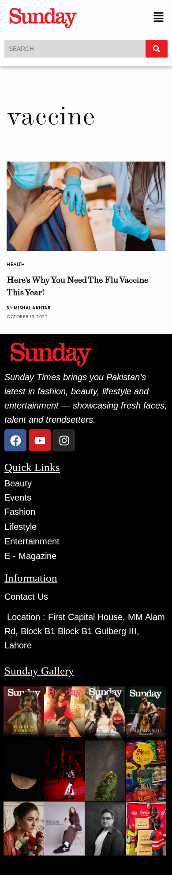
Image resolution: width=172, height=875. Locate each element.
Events (17, 497)
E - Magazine (30, 556)
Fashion (19, 512)
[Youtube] (40, 440)
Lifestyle (20, 527)
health (16, 264)
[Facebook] (15, 440)
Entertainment (32, 541)
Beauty (18, 483)
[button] (159, 17)
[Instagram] (64, 440)
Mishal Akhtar (32, 307)
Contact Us (26, 596)
